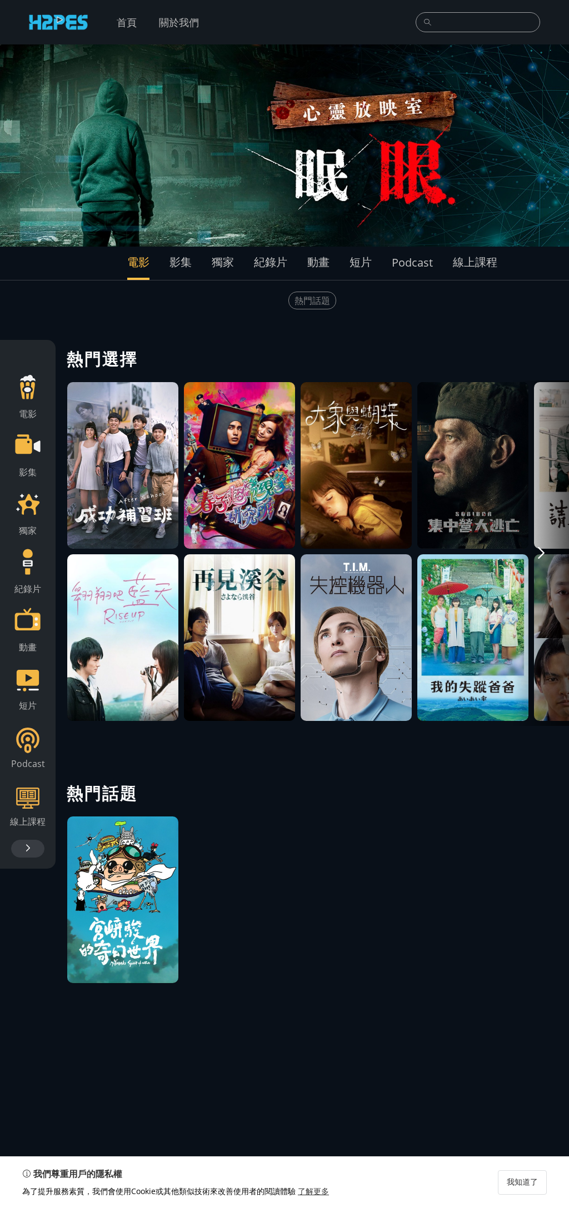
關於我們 (179, 22)
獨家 (223, 261)
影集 (180, 261)
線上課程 (475, 261)
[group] (284, 145)
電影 (138, 261)
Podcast (412, 262)
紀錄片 (270, 261)
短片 (361, 261)
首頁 (127, 22)
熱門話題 (312, 300)
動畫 (318, 261)
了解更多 (313, 1191)
